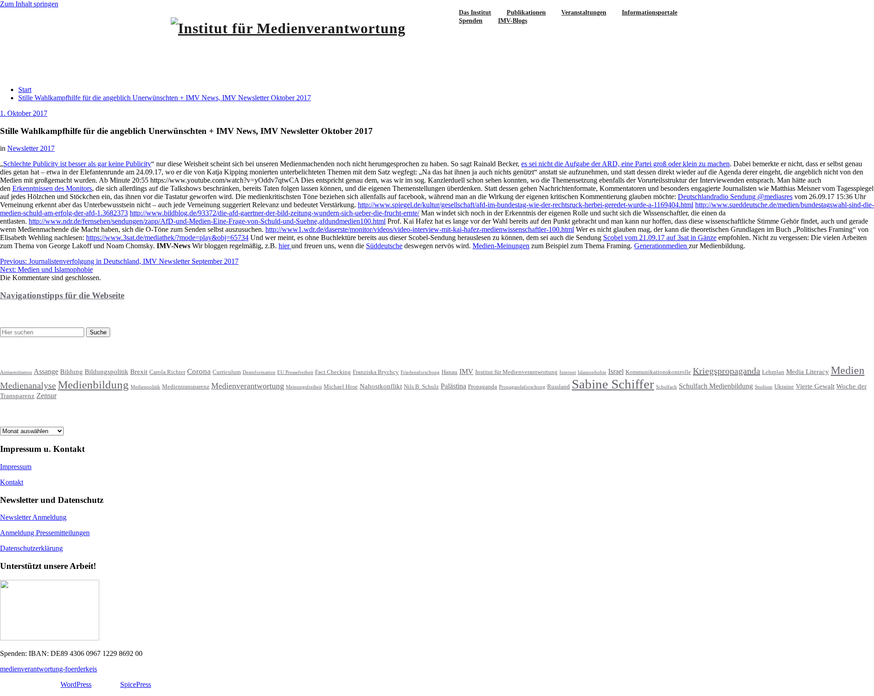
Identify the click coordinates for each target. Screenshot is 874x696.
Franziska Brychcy (376, 372)
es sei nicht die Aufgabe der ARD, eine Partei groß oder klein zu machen (625, 164)
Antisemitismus (16, 372)
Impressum (15, 467)
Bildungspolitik (106, 371)
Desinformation (259, 372)
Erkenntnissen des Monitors (52, 188)
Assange (46, 371)
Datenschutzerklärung (31, 548)
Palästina (453, 386)
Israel (616, 371)
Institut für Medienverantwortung (516, 372)
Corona (199, 371)
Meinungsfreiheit (304, 386)
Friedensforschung (420, 372)
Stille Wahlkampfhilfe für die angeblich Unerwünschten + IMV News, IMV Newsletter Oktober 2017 (164, 98)
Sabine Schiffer (613, 384)
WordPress (76, 684)
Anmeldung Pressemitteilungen (45, 533)
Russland (558, 387)
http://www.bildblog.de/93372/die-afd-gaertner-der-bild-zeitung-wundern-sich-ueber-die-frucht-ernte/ (274, 213)
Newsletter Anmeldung (33, 517)
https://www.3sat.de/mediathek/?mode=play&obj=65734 (167, 237)
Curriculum (227, 372)
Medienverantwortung (247, 385)
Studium (763, 386)
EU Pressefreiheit (295, 372)
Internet (567, 372)
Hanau (449, 372)
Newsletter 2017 (31, 148)
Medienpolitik (145, 386)
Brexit (138, 371)
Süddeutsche (384, 246)
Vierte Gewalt (815, 386)
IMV (466, 371)
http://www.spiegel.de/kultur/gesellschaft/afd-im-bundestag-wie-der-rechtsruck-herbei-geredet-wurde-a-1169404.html (525, 205)
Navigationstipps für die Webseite (62, 295)
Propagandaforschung (522, 386)
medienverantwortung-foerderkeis (48, 669)
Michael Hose (341, 387)
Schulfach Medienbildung (716, 386)
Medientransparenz (185, 387)
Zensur (46, 395)
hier (285, 246)
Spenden (471, 20)
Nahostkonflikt (381, 386)
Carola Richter (167, 372)
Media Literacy (807, 371)
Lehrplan (773, 372)
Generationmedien (661, 246)
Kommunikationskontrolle (658, 372)
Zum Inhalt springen (29, 4)
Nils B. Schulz (421, 387)
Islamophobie (592, 372)
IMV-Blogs (512, 20)
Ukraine (784, 387)
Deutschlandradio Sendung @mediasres (735, 196)
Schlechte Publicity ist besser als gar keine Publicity (77, 164)
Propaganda (482, 387)
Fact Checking (333, 372)
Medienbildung (93, 385)
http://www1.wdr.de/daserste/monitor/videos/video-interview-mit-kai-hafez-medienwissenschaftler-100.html (419, 229)
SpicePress (135, 684)
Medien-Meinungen (501, 246)
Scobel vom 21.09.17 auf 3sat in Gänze (659, 237)
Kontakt (11, 482)
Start (24, 89)
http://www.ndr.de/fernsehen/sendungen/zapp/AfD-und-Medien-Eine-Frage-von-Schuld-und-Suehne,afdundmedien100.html (207, 221)
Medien (847, 370)
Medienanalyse (28, 385)
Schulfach (666, 386)
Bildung (71, 371)
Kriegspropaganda (726, 371)
